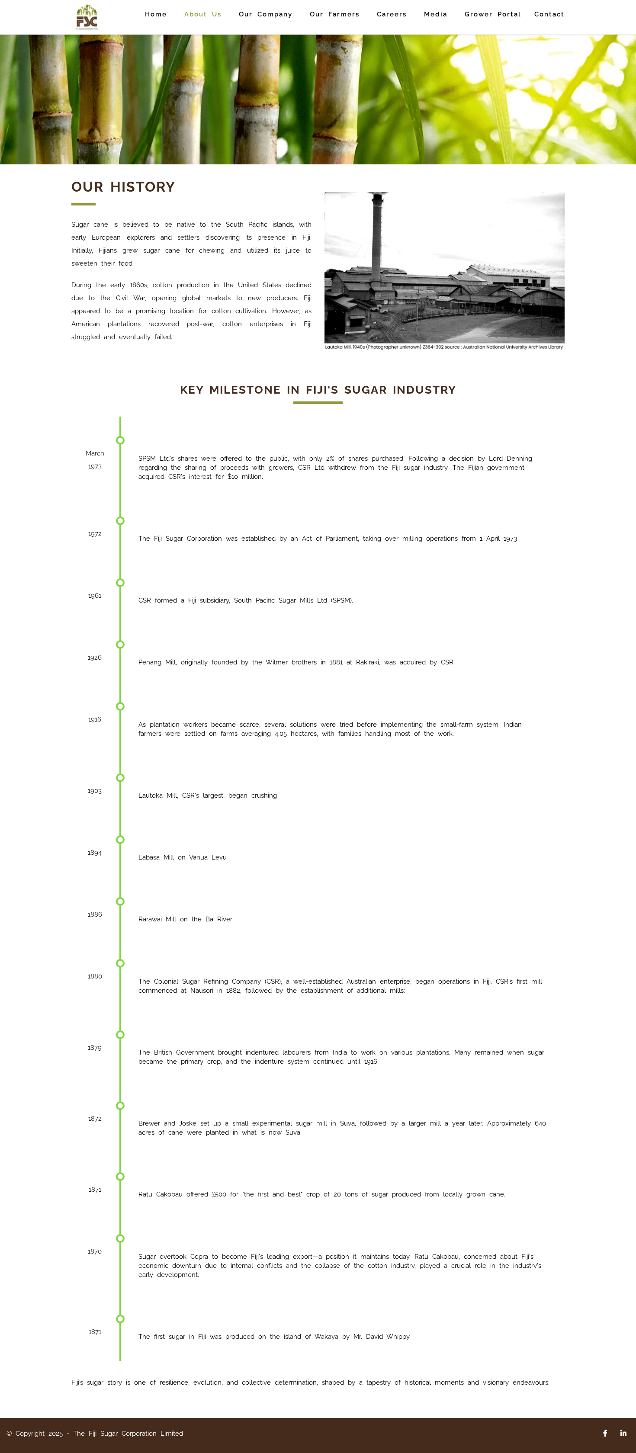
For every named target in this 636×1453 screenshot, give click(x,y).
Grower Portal (493, 14)
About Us (203, 14)
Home (156, 14)
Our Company (265, 14)
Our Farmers (335, 14)
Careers (392, 14)
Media (435, 14)
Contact (549, 14)
